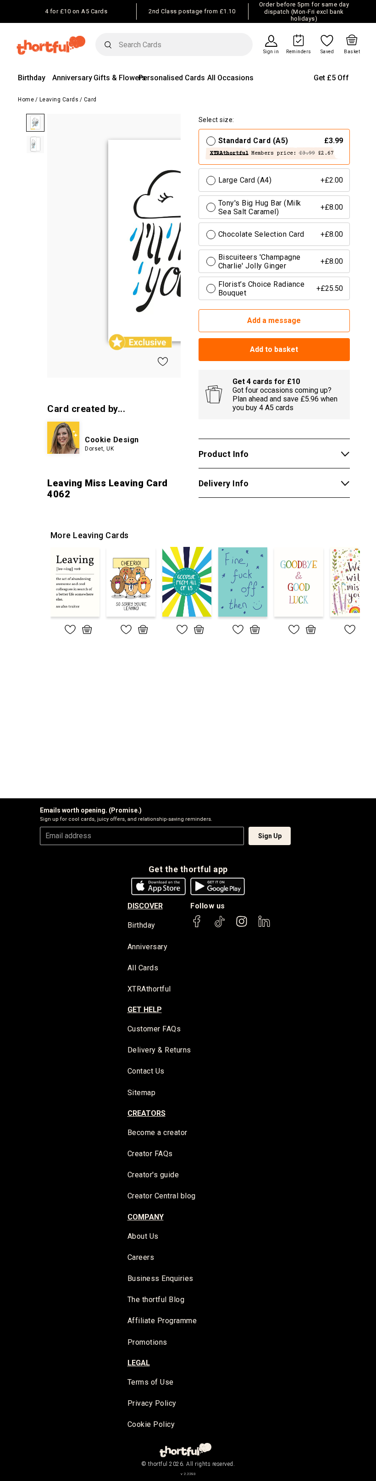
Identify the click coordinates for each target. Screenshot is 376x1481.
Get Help (144, 1009)
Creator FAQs (150, 1153)
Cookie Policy (151, 1424)
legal (138, 1363)
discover (145, 906)
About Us (143, 1236)
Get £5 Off (331, 77)
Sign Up (270, 836)
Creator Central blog (161, 1195)
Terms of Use (150, 1382)
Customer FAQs (154, 1028)
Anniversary (72, 77)
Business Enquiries (160, 1278)
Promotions (147, 1342)
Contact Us (146, 1071)
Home (26, 99)
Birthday (31, 77)
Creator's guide (153, 1174)
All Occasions (230, 77)
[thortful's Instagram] (242, 925)
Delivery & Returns (159, 1050)
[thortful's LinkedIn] (264, 925)
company (145, 1217)
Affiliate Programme (162, 1320)
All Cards (143, 967)
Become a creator (157, 1132)
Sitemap (141, 1092)
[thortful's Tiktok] (220, 925)
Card (90, 99)
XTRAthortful (149, 989)
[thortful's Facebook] (197, 925)
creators (146, 1113)
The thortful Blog (156, 1299)
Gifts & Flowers (120, 77)
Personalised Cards (171, 77)
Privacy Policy (152, 1403)
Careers (141, 1257)
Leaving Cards (59, 99)
